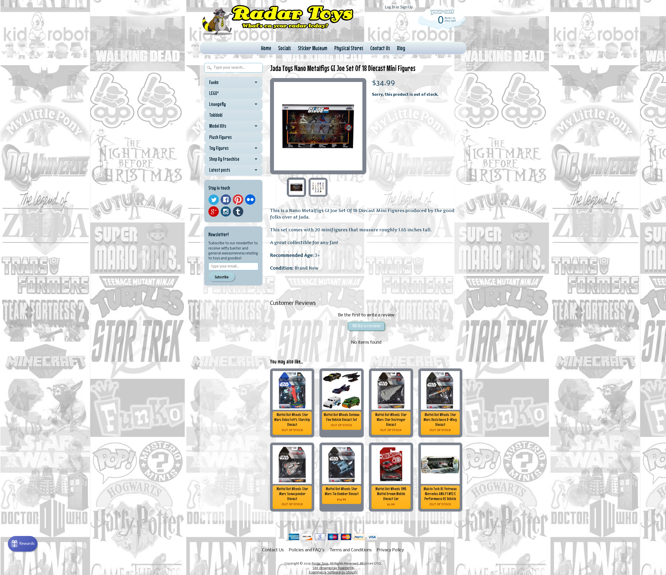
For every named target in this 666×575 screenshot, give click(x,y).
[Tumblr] (238, 211)
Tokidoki (215, 115)
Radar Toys (320, 563)
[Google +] (213, 211)
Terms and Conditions (351, 550)
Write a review (366, 326)
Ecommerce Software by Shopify (333, 572)
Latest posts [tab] (219, 170)
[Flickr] (250, 199)
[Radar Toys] (278, 34)
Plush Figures (220, 137)
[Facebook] (226, 199)
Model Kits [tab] (217, 126)
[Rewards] (22, 544)
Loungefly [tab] (217, 104)
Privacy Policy (390, 550)
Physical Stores (348, 48)
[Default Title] (318, 126)
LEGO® (214, 93)
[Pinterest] (238, 199)
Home (266, 48)
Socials (284, 48)
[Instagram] (226, 211)
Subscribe (221, 276)
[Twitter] (213, 199)
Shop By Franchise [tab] (224, 159)
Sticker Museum (312, 48)
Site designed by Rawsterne (333, 568)
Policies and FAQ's (306, 550)
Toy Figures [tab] (219, 148)
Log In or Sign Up (399, 7)
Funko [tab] (214, 82)
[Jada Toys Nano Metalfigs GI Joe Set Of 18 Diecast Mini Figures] (296, 187)
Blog (401, 48)
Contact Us (380, 48)
